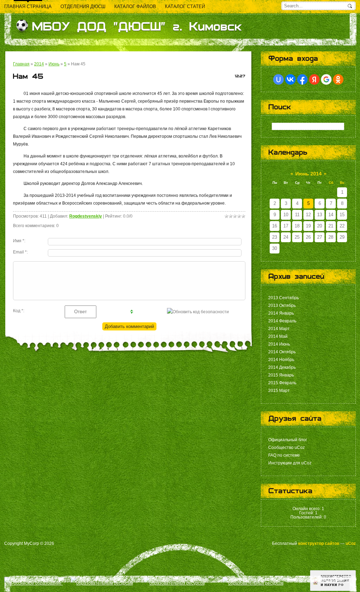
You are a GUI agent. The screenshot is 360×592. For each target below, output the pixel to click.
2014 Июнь (279, 344)
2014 (39, 64)
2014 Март (279, 328)
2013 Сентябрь (283, 297)
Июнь (54, 64)
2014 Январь (281, 313)
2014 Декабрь (282, 367)
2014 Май (278, 336)
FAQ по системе (284, 455)
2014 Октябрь (282, 351)
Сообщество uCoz (286, 447)
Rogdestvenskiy (85, 216)
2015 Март (279, 390)
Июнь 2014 (308, 173)
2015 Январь (281, 375)
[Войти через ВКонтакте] (290, 79)
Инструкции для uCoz (289, 463)
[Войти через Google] (326, 79)
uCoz (351, 543)
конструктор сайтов (318, 543)
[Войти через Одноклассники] (338, 79)
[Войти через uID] (278, 79)
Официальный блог (287, 439)
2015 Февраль (282, 382)
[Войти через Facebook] (302, 79)
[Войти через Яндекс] (314, 79)
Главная (21, 64)
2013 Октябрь (282, 305)
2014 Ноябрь (281, 359)
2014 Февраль (282, 320)
